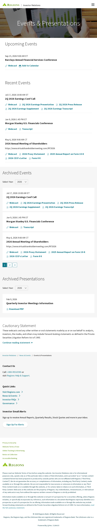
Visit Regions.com (11, 391)
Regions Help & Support (18, 375)
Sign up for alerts (15, 424)
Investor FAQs (9, 399)
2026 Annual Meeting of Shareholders (26, 143)
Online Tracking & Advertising (14, 450)
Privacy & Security (9, 443)
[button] (29, 65)
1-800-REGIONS (13, 372)
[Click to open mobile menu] (92, 5)
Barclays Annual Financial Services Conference (31, 59)
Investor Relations (9, 355)
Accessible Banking (10, 458)
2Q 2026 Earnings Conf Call (20, 98)
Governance (8, 403)
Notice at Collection (10, 454)
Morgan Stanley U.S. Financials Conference (29, 123)
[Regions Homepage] (13, 464)
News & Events (25, 355)
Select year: (8, 181)
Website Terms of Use (11, 447)
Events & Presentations (43, 355)
